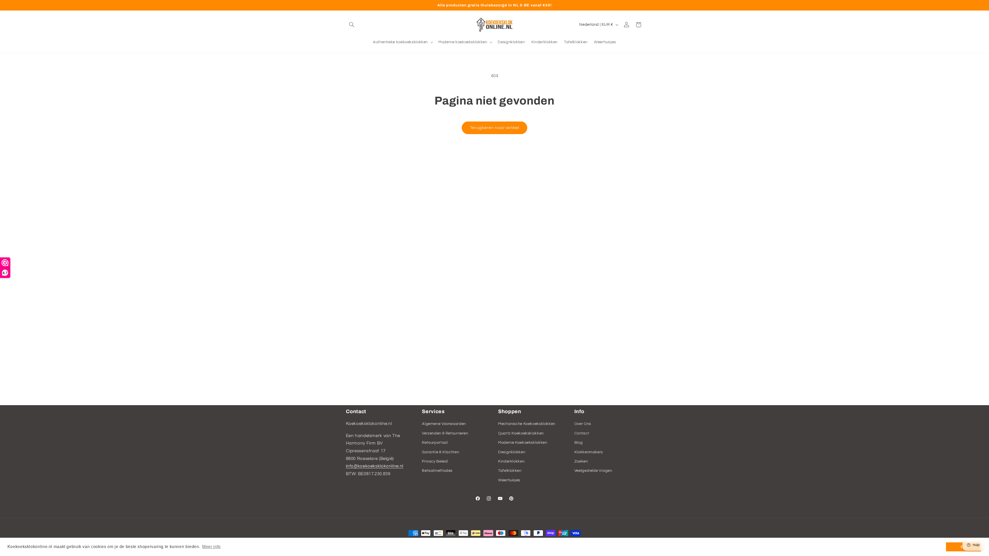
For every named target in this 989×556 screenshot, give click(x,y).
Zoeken (581, 461)
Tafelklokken (510, 471)
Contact (581, 433)
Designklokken (511, 452)
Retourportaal (435, 443)
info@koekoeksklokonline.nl (374, 466)
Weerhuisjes (509, 480)
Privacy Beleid (435, 461)
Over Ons (582, 424)
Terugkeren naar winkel (494, 128)
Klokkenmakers (588, 452)
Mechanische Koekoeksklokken (526, 424)
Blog (578, 443)
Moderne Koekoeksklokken (522, 443)
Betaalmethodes (437, 471)
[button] (352, 25)
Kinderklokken (511, 461)
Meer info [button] (211, 546)
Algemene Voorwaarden (444, 424)
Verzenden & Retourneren (445, 433)
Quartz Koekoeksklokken (521, 433)
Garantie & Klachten (440, 452)
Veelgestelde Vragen (593, 471)
